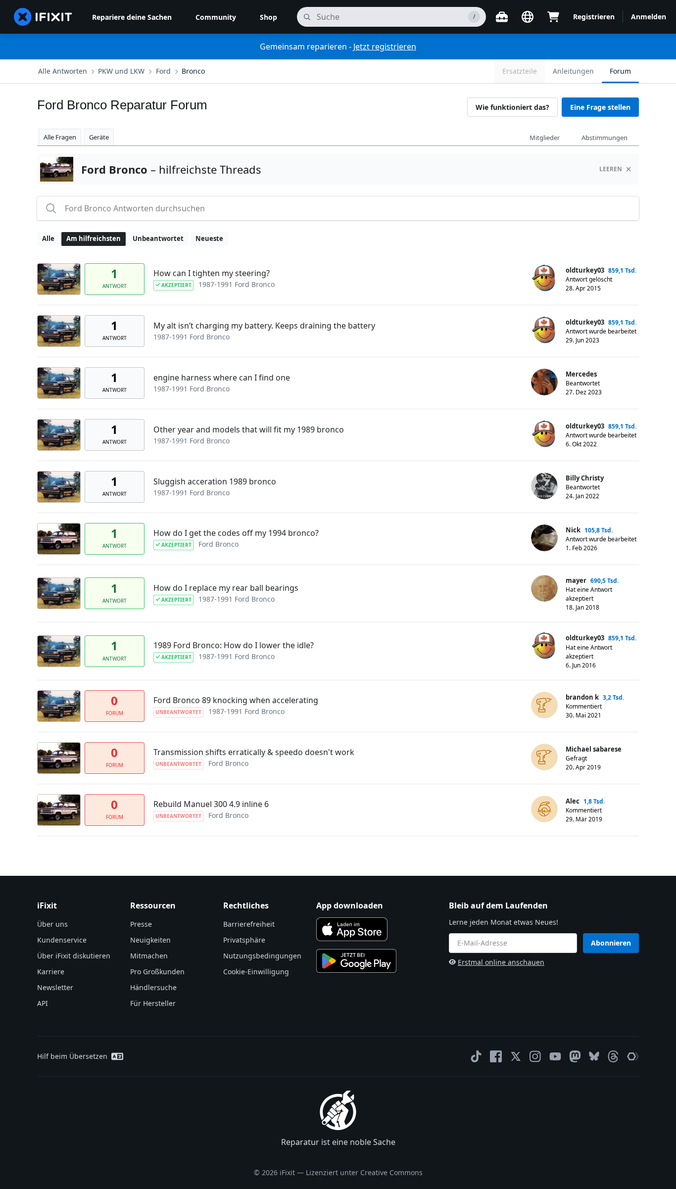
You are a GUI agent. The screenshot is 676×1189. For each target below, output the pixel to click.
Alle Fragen (60, 137)
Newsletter (55, 987)
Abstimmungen (604, 137)
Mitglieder (545, 137)
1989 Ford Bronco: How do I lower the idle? (233, 645)
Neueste (209, 238)
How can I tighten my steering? (211, 273)
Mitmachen (149, 955)
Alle (48, 238)
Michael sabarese (594, 749)
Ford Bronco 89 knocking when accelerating (235, 700)
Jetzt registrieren (384, 46)
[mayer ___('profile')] (544, 588)
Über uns (52, 924)
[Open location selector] (527, 17)
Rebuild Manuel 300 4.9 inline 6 (211, 804)
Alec (572, 801)
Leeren (610, 169)
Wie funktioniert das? (512, 107)
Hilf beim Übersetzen (72, 1056)
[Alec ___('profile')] (544, 809)
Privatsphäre (244, 940)
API (42, 1003)
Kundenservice (62, 940)
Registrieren (594, 16)
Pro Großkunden (157, 971)
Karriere (50, 971)
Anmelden (648, 16)
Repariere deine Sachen (132, 17)
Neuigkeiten (150, 940)
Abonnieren (611, 943)
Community (215, 17)
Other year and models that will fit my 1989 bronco (248, 429)
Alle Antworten (62, 71)
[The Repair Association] (633, 1056)
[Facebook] (496, 1056)
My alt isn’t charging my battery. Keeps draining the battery (264, 325)
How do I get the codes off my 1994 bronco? (236, 532)
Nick (573, 529)
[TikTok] (476, 1056)
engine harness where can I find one (221, 377)
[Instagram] (535, 1056)
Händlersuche (153, 987)
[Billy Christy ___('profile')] (544, 486)
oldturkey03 (585, 270)
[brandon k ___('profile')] (544, 705)
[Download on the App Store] (351, 929)
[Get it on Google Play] (356, 961)
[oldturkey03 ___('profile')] (544, 278)
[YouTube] (555, 1056)
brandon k (582, 697)
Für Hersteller (153, 1003)
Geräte (99, 137)
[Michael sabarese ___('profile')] (544, 757)
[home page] (43, 17)
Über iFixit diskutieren (73, 955)
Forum (620, 71)
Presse (141, 924)
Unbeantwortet (158, 238)
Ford (163, 71)
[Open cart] (553, 17)
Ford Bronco (218, 544)
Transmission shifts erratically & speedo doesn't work (253, 752)
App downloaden (349, 905)
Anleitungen (573, 71)
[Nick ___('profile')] (544, 537)
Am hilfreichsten (93, 238)
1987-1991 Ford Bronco (236, 284)
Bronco (193, 71)
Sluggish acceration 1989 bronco (214, 481)
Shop (268, 17)
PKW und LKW (121, 71)
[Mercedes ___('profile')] (544, 382)
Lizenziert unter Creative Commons (364, 1172)
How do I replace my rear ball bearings (225, 587)
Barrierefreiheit (249, 924)
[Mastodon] (575, 1056)
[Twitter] (516, 1056)
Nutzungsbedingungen (262, 955)
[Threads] (613, 1056)
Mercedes (581, 374)
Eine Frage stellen (600, 107)
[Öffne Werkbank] (502, 17)
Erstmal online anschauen (501, 962)
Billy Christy (585, 478)
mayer (576, 580)
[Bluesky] (594, 1056)
